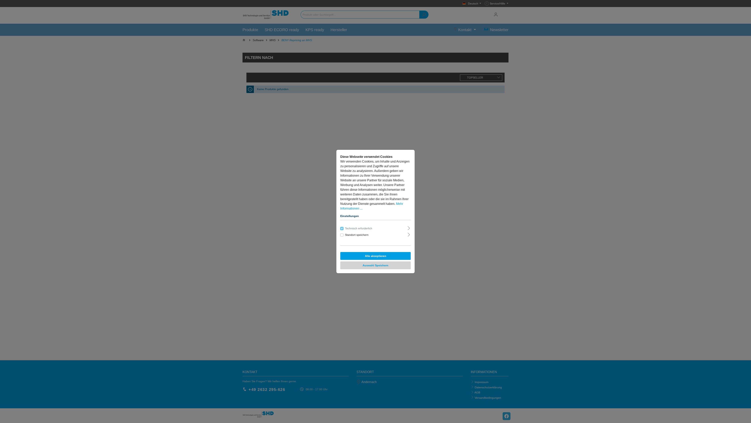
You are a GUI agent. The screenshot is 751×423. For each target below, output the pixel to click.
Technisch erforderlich (358, 228)
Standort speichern (356, 234)
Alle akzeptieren (375, 256)
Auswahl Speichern (375, 265)
